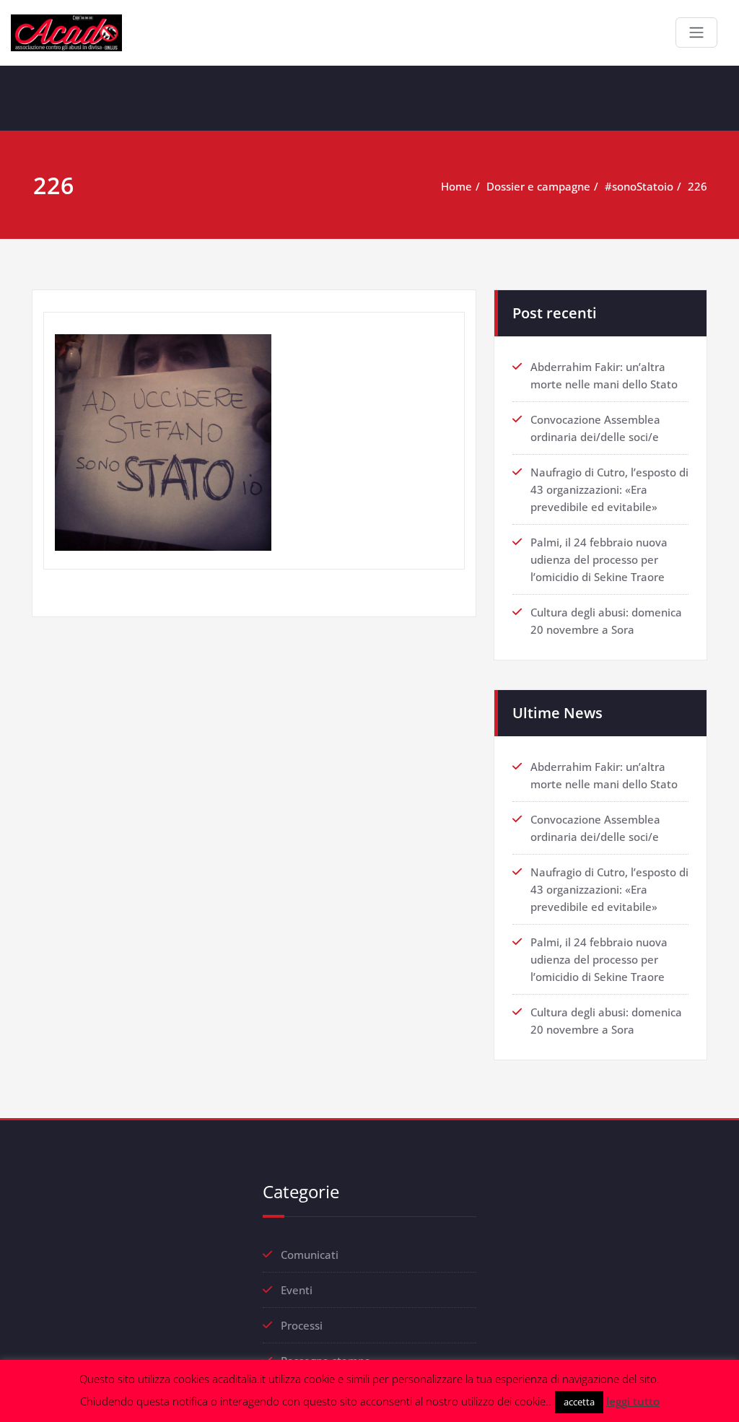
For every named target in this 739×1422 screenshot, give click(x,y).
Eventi (296, 1290)
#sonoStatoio (639, 186)
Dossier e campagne (538, 186)
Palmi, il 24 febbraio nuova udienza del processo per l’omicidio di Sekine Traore (599, 559)
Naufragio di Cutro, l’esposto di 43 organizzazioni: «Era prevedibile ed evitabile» (609, 489)
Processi (302, 1325)
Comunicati (309, 1254)
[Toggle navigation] (696, 32)
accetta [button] (579, 1401)
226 (697, 186)
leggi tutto (633, 1401)
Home (456, 186)
